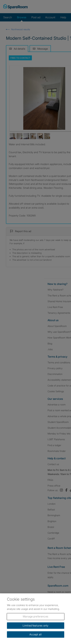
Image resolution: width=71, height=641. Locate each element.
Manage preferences (35, 616)
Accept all (35, 634)
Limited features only (35, 625)
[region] (35, 617)
